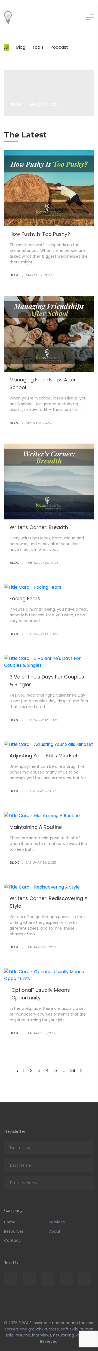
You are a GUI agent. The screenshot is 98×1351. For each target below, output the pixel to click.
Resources (14, 1231)
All (6, 47)
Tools (38, 47)
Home (10, 1222)
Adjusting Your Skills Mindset (44, 755)
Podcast (59, 47)
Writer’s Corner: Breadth (39, 527)
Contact (12, 1240)
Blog (20, 47)
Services (57, 1222)
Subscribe (86, 1147)
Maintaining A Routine (36, 827)
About (54, 1231)
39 (72, 1070)
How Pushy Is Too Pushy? (40, 234)
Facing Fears (25, 598)
